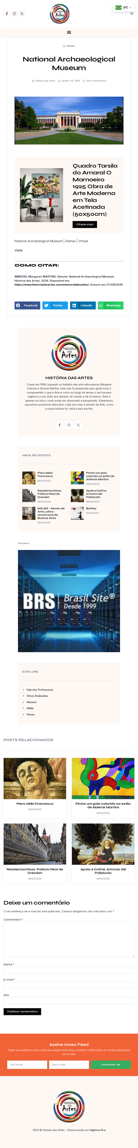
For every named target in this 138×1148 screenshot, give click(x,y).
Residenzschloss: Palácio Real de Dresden (50, 494)
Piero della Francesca (45, 474)
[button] (131, 13)
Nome (9, 964)
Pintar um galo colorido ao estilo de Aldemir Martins (100, 476)
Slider (70, 46)
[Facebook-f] (7, 13)
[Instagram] (14, 13)
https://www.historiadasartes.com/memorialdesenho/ (52, 284)
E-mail (9, 979)
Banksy (91, 508)
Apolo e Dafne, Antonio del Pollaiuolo (96, 494)
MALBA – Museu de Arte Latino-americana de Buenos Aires (51, 513)
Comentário (13, 919)
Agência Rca (97, 1130)
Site (6, 995)
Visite (19, 250)
